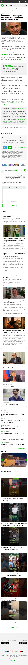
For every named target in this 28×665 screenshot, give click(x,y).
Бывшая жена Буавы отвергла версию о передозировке (14, 215)
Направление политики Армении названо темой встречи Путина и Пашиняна (12, 275)
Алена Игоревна (14, 170)
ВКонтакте (5, 121)
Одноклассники (13, 121)
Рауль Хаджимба (7, 65)
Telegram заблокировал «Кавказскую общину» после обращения (11, 599)
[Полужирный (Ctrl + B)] (4, 187)
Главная (3, 10)
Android (19, 108)
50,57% (14, 68)
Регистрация (14, 201)
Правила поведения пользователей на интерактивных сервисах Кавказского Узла (14, 656)
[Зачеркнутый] (12, 187)
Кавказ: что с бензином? (8, 8)
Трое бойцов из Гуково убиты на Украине (12, 439)
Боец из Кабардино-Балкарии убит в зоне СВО (12, 415)
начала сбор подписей (6, 54)
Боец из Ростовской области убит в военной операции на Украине (13, 421)
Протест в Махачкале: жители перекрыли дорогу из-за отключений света (12, 548)
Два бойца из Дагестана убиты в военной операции (12, 434)
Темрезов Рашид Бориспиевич (11, 368)
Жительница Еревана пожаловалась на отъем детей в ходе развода (13, 331)
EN (4, 1)
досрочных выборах (9, 66)
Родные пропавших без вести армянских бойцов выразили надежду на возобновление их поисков (14, 254)
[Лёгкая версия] (7, 1)
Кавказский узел (12, 52)
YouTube (21, 122)
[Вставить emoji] (16, 187)
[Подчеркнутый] (9, 187)
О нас (2, 640)
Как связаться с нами (12, 640)
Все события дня (22, 448)
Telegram (15, 114)
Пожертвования (23, 640)
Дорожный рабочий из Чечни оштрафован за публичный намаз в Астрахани (13, 470)
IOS (22, 108)
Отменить (14, 205)
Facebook (17, 119)
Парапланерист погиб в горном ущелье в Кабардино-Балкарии (12, 445)
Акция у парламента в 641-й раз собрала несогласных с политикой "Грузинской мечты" (14, 240)
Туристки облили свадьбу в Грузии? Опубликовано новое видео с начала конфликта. (11, 575)
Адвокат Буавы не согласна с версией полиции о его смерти (13, 301)
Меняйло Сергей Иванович (10, 386)
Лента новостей (9, 10)
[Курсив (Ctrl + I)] (6, 187)
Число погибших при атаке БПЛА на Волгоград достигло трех (11, 427)
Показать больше (14, 627)
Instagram (22, 119)
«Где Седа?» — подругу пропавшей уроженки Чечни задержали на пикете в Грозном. (14, 524)
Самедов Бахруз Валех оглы (10, 404)
